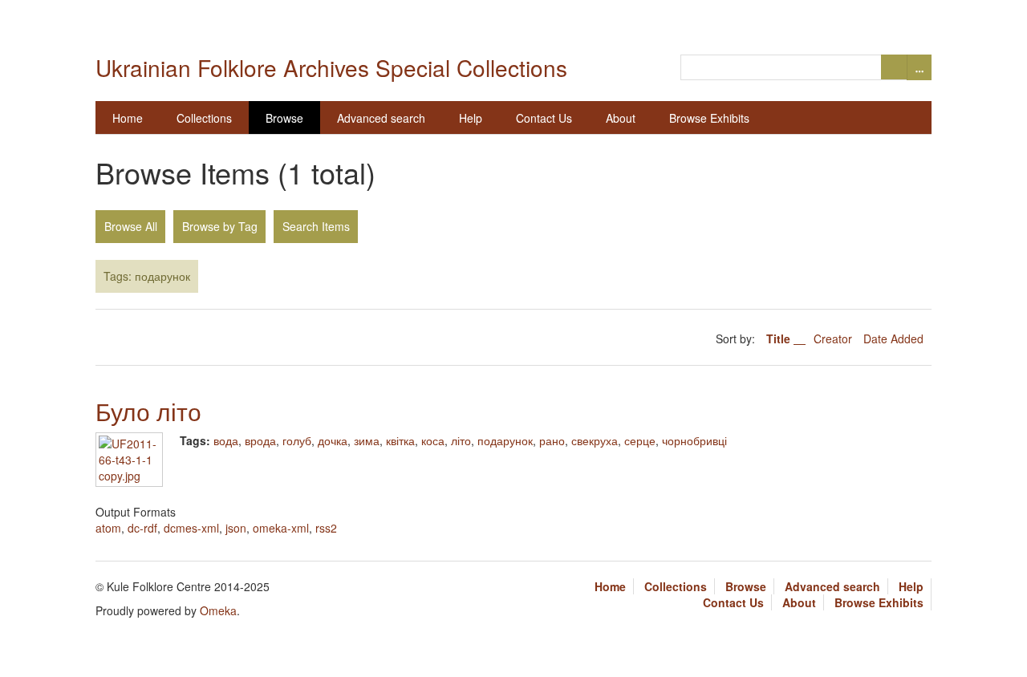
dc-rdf (142, 528)
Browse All (130, 226)
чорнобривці (694, 440)
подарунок (505, 440)
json (235, 528)
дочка (332, 440)
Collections (204, 118)
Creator (834, 338)
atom (108, 528)
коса (432, 440)
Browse (284, 118)
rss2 (326, 528)
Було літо (148, 411)
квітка (400, 440)
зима (367, 440)
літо (461, 440)
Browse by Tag (220, 226)
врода (260, 440)
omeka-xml (281, 528)
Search (894, 67)
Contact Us (544, 118)
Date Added (893, 338)
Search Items (316, 226)
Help (470, 118)
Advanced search (381, 118)
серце (640, 440)
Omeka (218, 610)
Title (780, 338)
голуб (296, 440)
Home (127, 118)
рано (552, 440)
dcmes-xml (191, 528)
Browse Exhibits (709, 118)
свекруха (594, 440)
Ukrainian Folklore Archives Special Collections (331, 67)
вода (225, 440)
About (620, 118)
